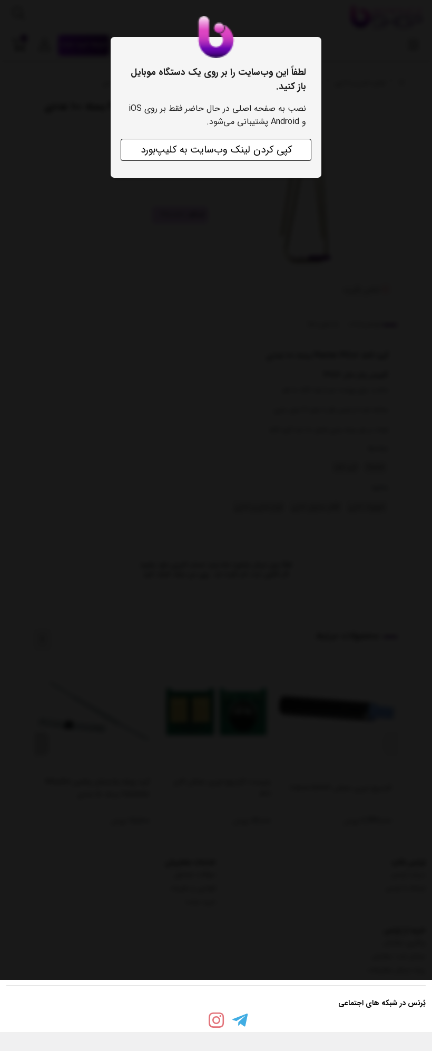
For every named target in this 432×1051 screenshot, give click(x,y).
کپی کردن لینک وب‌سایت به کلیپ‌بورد (216, 150)
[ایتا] (192, 1022)
